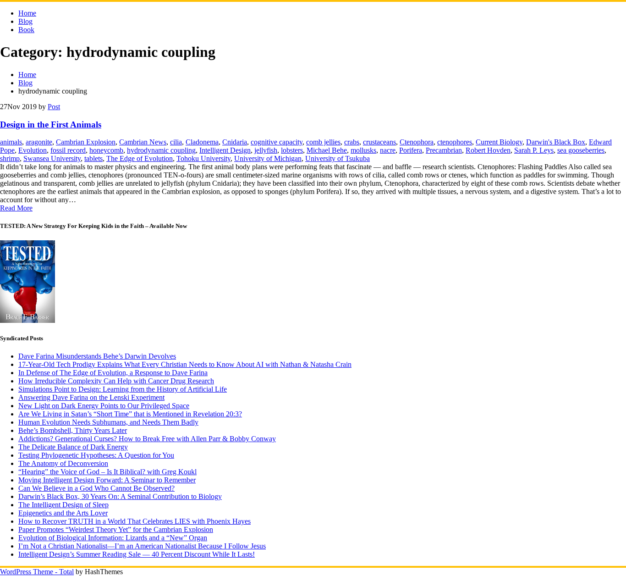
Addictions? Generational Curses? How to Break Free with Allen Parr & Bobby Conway (147, 439)
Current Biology (499, 142)
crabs (351, 142)
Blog (25, 21)
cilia (176, 142)
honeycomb (106, 150)
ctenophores (454, 142)
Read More (16, 208)
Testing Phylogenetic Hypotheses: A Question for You (96, 455)
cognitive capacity (276, 142)
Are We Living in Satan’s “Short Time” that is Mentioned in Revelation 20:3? (130, 414)
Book (26, 29)
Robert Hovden (488, 150)
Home (27, 13)
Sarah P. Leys (534, 150)
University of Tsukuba (337, 158)
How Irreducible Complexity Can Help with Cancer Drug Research (116, 381)
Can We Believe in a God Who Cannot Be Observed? (96, 488)
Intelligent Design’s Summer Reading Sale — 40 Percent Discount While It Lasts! (136, 554)
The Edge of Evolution (139, 158)
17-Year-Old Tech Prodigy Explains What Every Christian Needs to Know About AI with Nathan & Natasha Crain (184, 364)
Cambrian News (142, 142)
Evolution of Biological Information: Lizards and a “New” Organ (112, 538)
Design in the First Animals (50, 124)
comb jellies (323, 142)
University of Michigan (268, 158)
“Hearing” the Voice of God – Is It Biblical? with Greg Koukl (107, 472)
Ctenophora (417, 142)
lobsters (292, 150)
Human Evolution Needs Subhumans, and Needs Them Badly (108, 422)
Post (54, 107)
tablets (93, 158)
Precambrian (444, 150)
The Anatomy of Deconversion (63, 463)
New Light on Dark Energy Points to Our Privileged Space (103, 406)
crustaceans (379, 142)
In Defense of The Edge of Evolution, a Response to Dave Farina (113, 373)
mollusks (363, 150)
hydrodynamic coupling (161, 150)
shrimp (10, 158)
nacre (387, 150)
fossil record (68, 150)
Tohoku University (203, 158)
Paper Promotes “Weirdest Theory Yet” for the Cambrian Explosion (115, 529)
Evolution (32, 150)
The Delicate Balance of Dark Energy (73, 447)
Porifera (410, 150)
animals (11, 142)
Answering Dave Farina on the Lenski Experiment (91, 397)
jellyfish (265, 150)
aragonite (39, 142)
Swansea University (52, 158)
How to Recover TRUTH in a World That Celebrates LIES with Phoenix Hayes (134, 521)
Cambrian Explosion (85, 142)
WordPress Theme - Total (37, 572)
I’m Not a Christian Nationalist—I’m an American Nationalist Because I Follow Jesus (142, 546)
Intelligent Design (225, 150)
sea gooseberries (580, 150)
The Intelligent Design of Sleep (63, 505)
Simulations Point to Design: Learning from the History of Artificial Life (122, 389)
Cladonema (202, 142)
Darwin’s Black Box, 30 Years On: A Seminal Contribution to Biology (120, 496)
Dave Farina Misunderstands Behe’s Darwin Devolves (97, 356)
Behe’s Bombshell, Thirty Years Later (72, 430)
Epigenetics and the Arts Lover (63, 513)
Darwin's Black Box (555, 142)
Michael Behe (327, 150)
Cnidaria (234, 142)
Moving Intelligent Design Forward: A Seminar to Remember (107, 480)
